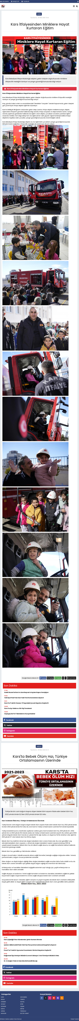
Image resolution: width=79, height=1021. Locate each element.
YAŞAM (22, 1006)
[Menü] (73, 6)
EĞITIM (22, 1009)
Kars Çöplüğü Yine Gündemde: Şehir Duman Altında (23, 940)
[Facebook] (41, 998)
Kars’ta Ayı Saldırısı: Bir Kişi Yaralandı (18, 708)
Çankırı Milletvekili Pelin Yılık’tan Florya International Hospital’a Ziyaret (30, 945)
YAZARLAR (26, 1)
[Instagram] (49, 998)
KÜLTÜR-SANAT (24, 1013)
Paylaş (43, 678)
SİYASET (3, 1004)
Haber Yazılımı (75, 1019)
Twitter (9, 725)
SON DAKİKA (5, 1)
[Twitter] (45, 998)
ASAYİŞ (22, 1002)
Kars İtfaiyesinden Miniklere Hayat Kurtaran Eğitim (28, 89)
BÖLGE (3, 999)
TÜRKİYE (22, 999)
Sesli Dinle (72, 678)
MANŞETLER (15, 1)
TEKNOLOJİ (23, 1011)
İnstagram (10, 731)
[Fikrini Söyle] (58, 998)
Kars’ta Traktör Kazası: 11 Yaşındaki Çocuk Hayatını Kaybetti (26, 703)
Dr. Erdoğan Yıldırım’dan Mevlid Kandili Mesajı (20, 961)
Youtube (10, 736)
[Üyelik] (78, 1)
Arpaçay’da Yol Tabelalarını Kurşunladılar (19, 714)
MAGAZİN (3, 1013)
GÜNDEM (3, 1002)
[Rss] (62, 998)
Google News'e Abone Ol (30, 678)
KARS (39, 14)
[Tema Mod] (77, 6)
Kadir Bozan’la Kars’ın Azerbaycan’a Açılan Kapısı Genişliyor (26, 692)
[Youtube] (53, 998)
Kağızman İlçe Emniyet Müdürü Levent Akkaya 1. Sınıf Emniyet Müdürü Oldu (31, 956)
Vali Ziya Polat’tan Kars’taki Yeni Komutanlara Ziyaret (24, 698)
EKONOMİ (3, 1006)
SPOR (21, 1004)
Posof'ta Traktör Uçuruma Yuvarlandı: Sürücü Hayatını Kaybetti (27, 950)
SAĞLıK (39, 746)
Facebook (10, 720)
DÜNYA (3, 1009)
